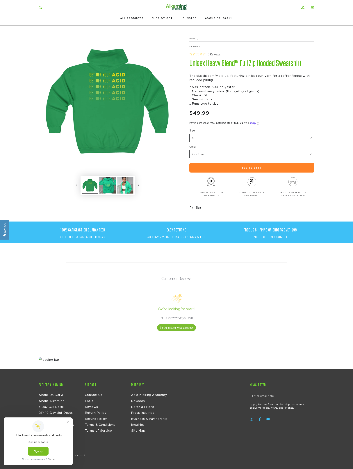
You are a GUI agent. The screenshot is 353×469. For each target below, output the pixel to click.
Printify (194, 46)
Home (192, 39)
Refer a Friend (142, 406)
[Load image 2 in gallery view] (107, 185)
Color (192, 147)
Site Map (138, 430)
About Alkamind (51, 401)
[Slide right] (139, 185)
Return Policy (95, 412)
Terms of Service (98, 430)
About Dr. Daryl (51, 395)
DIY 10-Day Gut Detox (56, 412)
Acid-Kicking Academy (149, 395)
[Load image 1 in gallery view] (90, 185)
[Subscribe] (312, 396)
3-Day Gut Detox (52, 406)
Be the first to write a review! (176, 327)
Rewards (138, 401)
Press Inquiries (142, 412)
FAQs (89, 401)
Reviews (91, 406)
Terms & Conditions (100, 424)
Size (192, 130)
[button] (40, 7)
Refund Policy (96, 418)
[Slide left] (76, 185)
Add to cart (252, 167)
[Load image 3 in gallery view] (125, 185)
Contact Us (93, 395)
